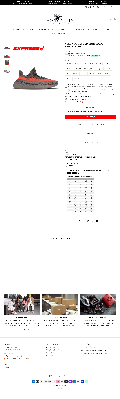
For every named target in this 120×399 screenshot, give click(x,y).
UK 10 (83, 74)
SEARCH (6, 364)
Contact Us (7, 344)
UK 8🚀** (98, 69)
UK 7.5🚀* (88, 69)
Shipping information (91, 129)
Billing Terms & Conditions (54, 350)
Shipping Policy (50, 347)
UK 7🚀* (78, 69)
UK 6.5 (69, 69)
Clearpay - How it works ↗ (12, 347)
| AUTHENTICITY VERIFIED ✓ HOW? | (15, 350)
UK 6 (106, 64)
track (59, 329)
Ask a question (90, 142)
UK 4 (76, 64)
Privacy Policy (50, 353)
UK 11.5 (107, 74)
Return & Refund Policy (53, 344)
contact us (98, 329)
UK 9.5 (75, 74)
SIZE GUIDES (90, 138)
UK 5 (91, 64)
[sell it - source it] (98, 304)
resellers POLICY (21, 329)
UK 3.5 (69, 64)
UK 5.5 (98, 64)
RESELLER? (91, 133)
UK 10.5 (91, 74)
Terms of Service (51, 356)
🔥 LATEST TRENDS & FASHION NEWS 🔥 (17, 359)
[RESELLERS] (22, 304)
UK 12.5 (76, 79)
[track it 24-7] (60, 304)
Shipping (67, 53)
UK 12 (69, 79)
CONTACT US (8, 367)
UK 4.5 (84, 64)
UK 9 (68, 74)
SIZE (67, 60)
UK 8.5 (108, 69)
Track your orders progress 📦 (13, 356)
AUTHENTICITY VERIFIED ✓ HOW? (90, 124)
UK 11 (99, 74)
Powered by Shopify (60, 388)
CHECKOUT (90, 117)
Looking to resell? (9, 353)
